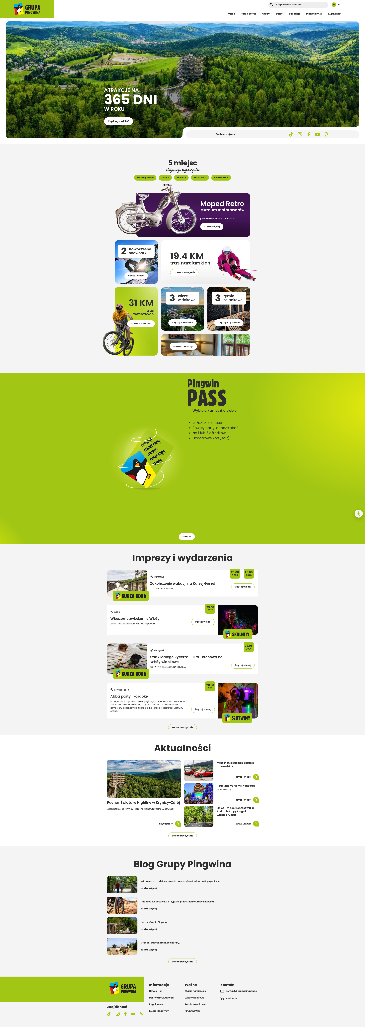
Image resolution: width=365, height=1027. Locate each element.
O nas (231, 13)
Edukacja (295, 13)
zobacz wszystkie (182, 835)
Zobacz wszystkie (182, 727)
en (339, 4)
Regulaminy (156, 1004)
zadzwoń (231, 998)
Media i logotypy (159, 1011)
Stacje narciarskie (195, 991)
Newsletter (155, 991)
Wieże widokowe (194, 997)
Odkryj (266, 13)
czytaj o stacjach (184, 272)
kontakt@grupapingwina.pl (242, 991)
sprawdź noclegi (183, 346)
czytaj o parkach (141, 323)
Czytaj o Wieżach (182, 322)
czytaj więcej (212, 226)
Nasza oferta (248, 13)
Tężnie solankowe (195, 1004)
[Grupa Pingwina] (27, 9)
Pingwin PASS (314, 13)
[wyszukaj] (271, 4)
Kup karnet (334, 13)
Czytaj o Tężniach (229, 322)
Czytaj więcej (136, 275)
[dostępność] (359, 514)
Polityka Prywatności (161, 997)
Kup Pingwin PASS (118, 121)
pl (334, 4)
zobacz (186, 536)
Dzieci (279, 13)
